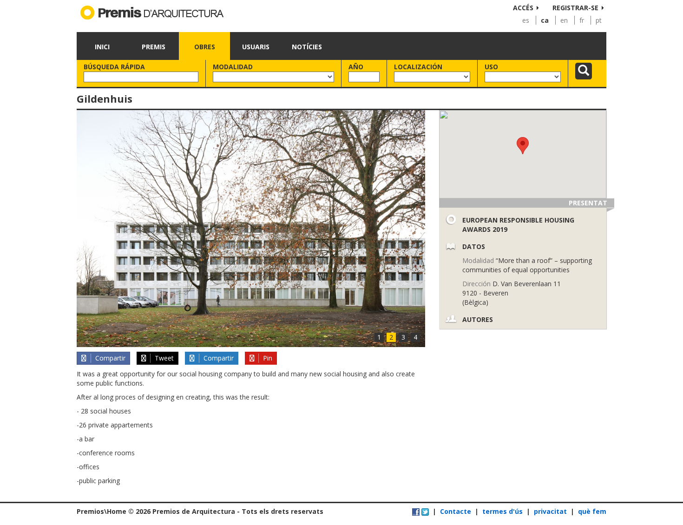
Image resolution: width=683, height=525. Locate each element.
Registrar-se (575, 7)
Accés (523, 7)
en (564, 20)
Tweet (163, 358)
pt (599, 20)
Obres (204, 46)
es (525, 20)
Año (355, 66)
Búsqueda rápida (114, 66)
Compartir (109, 358)
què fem (592, 511)
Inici (102, 46)
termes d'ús (502, 511)
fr (581, 20)
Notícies (307, 46)
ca (545, 20)
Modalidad (233, 66)
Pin (266, 358)
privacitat (550, 511)
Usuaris (255, 46)
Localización (418, 66)
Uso (491, 66)
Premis (153, 46)
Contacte (455, 511)
